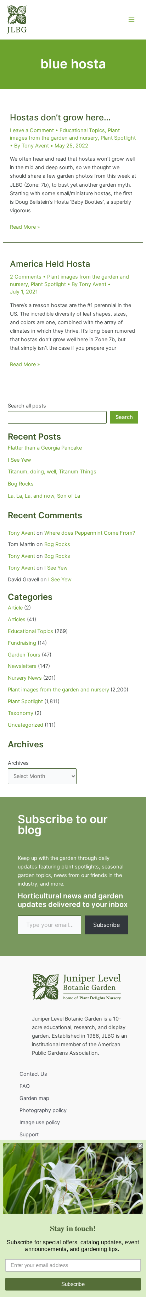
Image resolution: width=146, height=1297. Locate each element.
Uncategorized (25, 725)
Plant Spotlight (118, 138)
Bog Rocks (21, 484)
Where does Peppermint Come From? (89, 533)
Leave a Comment (32, 130)
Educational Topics (82, 130)
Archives (18, 763)
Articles (17, 619)
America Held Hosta (50, 264)
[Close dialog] (140, 1145)
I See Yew (19, 460)
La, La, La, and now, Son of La (44, 496)
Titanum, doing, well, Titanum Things (52, 471)
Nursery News (25, 678)
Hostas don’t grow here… (60, 117)
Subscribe (106, 924)
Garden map (34, 1098)
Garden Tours (24, 655)
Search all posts (27, 406)
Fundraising (22, 643)
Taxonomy (20, 713)
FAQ (24, 1086)
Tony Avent (21, 533)
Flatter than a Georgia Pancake (45, 448)
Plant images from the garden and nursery (58, 689)
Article (15, 608)
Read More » (25, 227)
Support (29, 1134)
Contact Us (33, 1074)
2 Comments (25, 277)
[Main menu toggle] (131, 19)
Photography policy (43, 1110)
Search (124, 417)
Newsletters (22, 666)
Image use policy (39, 1122)
